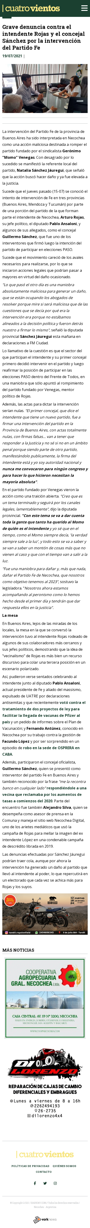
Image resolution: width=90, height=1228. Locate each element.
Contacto (44, 1171)
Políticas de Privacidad (30, 1166)
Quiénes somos (64, 1166)
